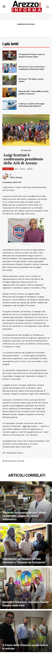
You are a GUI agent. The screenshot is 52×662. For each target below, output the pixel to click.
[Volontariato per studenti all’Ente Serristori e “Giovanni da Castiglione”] (26, 545)
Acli (16, 169)
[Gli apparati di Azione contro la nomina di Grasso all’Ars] (9, 55)
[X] (17, 30)
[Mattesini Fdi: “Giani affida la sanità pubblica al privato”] (9, 93)
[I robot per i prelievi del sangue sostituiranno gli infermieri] (9, 105)
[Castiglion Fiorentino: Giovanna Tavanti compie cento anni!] (26, 588)
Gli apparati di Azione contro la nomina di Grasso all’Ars (32, 55)
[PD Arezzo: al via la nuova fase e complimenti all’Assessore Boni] (9, 68)
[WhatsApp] (28, 30)
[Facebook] (12, 30)
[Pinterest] (23, 30)
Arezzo (22, 169)
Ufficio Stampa (16, 177)
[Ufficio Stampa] (6, 176)
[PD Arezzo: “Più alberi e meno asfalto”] (9, 80)
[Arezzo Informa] (27, 6)
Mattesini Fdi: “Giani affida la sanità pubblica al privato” (33, 92)
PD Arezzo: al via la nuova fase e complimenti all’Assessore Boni (32, 67)
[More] (39, 30)
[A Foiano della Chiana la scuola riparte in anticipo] (26, 631)
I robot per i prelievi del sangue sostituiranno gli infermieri (32, 104)
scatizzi (30, 169)
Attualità (26, 150)
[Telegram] (34, 30)
